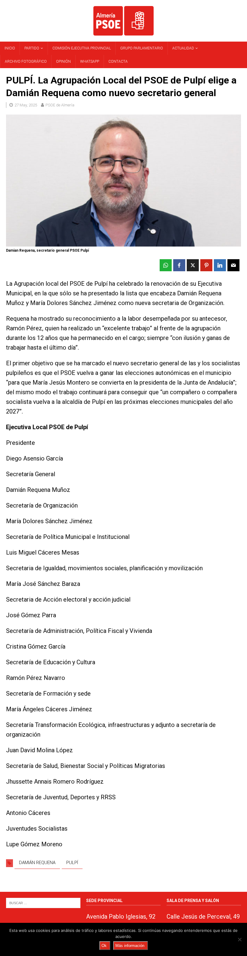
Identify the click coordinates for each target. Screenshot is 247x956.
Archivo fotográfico (26, 61)
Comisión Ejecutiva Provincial (81, 48)
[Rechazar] (239, 939)
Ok (104, 945)
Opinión (63, 61)
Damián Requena (37, 862)
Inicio (10, 48)
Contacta (118, 61)
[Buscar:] (43, 903)
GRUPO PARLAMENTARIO (141, 48)
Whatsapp (89, 61)
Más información (129, 945)
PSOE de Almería (59, 105)
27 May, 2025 (25, 105)
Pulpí (72, 862)
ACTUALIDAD (183, 48)
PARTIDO (31, 48)
